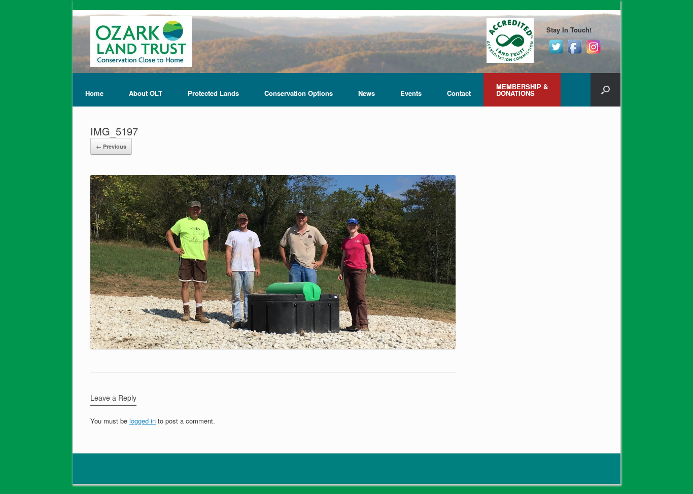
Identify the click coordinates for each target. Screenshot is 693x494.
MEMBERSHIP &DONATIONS (522, 90)
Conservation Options (298, 93)
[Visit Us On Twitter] (555, 53)
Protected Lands (213, 93)
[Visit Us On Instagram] (593, 53)
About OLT (145, 93)
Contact (459, 93)
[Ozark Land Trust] (141, 41)
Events (411, 93)
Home (94, 93)
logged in (142, 421)
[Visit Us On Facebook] (574, 53)
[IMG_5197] (273, 346)
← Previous (111, 146)
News (366, 93)
